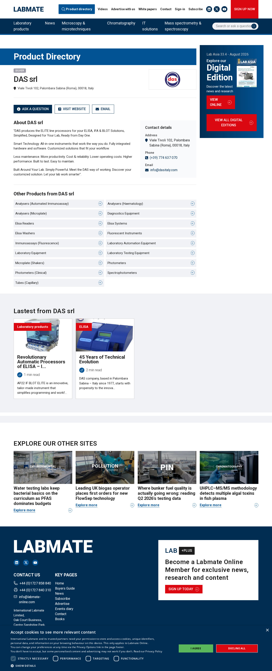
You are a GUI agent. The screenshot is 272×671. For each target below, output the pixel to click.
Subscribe (195, 9)
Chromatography (121, 23)
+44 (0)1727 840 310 (35, 590)
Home (59, 583)
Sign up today (181, 589)
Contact (165, 9)
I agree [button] (196, 648)
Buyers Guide (65, 588)
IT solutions (150, 26)
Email (105, 109)
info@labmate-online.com (30, 599)
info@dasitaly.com (163, 170)
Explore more (24, 510)
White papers (148, 9)
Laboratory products (22, 26)
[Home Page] (29, 9)
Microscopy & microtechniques (76, 26)
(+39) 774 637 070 (163, 158)
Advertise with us (123, 9)
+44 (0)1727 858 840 (35, 583)
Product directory (79, 9)
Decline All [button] (236, 648)
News (50, 23)
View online (216, 102)
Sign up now (244, 9)
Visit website (74, 109)
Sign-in (180, 9)
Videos (103, 9)
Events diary (64, 609)
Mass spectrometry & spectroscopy (183, 26)
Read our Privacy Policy (148, 651)
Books (60, 619)
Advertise (62, 604)
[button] (86, 666)
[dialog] (136, 648)
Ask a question (35, 109)
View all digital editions (229, 122)
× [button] (267, 630)
